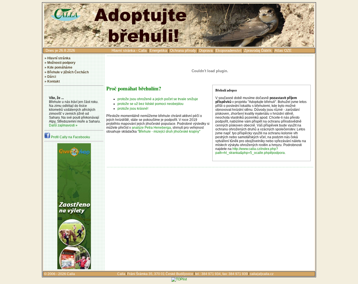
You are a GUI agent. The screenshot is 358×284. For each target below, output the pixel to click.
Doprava (206, 50)
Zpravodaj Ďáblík (258, 50)
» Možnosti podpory (60, 63)
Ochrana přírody (183, 50)
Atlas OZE (283, 50)
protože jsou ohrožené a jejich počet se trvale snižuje (157, 99)
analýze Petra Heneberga (151, 128)
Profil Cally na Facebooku (70, 137)
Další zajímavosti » (63, 125)
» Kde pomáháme (58, 67)
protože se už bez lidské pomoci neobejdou (150, 104)
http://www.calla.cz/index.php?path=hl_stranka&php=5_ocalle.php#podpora (250, 151)
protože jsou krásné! (132, 109)
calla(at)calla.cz (262, 274)
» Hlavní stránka (57, 58)
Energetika (158, 50)
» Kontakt (52, 81)
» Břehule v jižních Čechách (66, 72)
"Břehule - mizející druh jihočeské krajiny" (169, 131)
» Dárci (50, 77)
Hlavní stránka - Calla (129, 50)
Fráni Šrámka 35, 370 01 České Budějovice (160, 274)
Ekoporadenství (228, 50)
